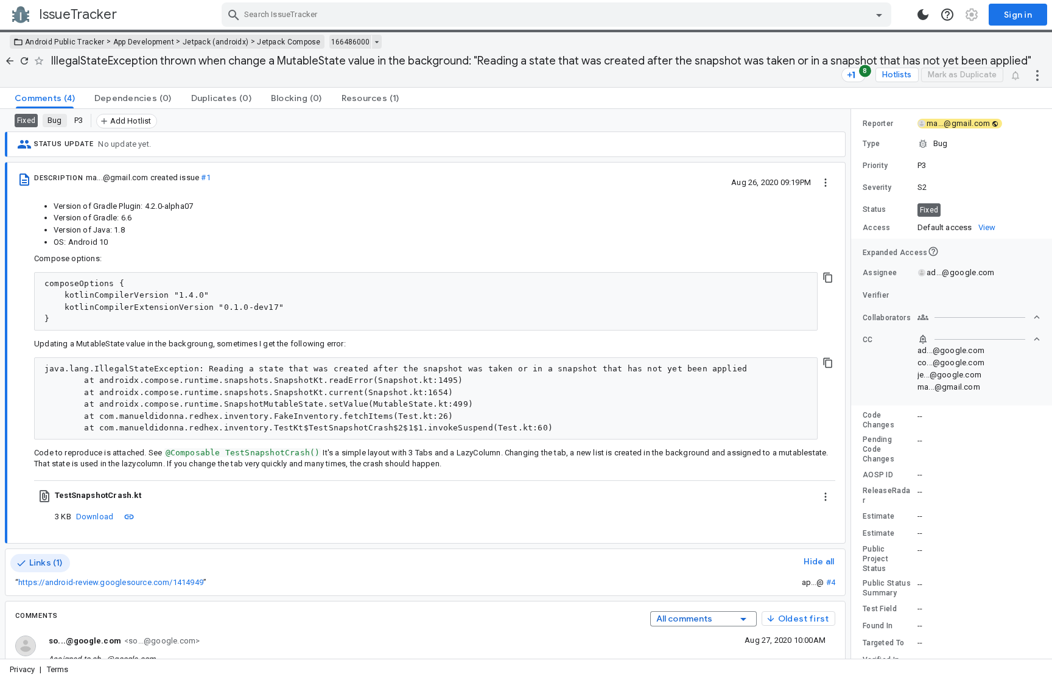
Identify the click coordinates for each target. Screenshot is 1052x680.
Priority (875, 165)
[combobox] (558, 14)
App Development (144, 42)
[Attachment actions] (825, 495)
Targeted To (883, 643)
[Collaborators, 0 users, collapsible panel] (978, 317)
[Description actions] (825, 182)
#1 (205, 177)
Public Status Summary (887, 588)
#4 (830, 582)
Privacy (22, 669)
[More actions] (1037, 75)
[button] (951, 144)
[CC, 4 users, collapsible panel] (978, 339)
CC (868, 339)
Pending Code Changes (878, 449)
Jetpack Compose (289, 42)
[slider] (852, 384)
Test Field (880, 609)
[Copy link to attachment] (129, 516)
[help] (947, 14)
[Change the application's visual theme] (923, 14)
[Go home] (9, 61)
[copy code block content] (828, 277)
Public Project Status (875, 559)
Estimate (878, 516)
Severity (877, 187)
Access (877, 227)
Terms (58, 669)
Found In (877, 626)
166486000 (350, 42)
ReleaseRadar (886, 495)
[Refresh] (24, 61)
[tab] (45, 98)
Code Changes (878, 420)
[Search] (233, 14)
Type (871, 143)
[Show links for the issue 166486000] (376, 42)
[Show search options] (879, 14)
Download (95, 516)
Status (874, 209)
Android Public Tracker (65, 42)
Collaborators (887, 318)
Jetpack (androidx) (215, 42)
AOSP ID (878, 475)
